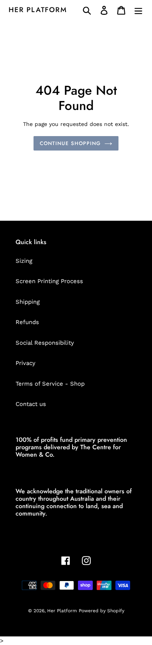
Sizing (24, 260)
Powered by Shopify (101, 610)
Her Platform (38, 10)
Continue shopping (70, 143)
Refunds (27, 322)
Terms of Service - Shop (50, 383)
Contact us (31, 404)
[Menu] (138, 10)
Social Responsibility (45, 342)
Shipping (28, 301)
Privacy (25, 363)
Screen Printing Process (49, 281)
